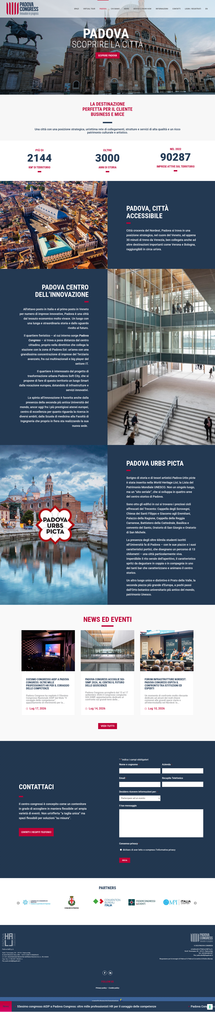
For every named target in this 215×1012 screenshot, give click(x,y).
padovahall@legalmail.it (12, 961)
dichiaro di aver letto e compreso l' (149, 849)
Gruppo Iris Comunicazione (109, 1001)
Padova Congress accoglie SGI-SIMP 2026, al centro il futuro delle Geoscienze (105, 682)
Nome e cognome (129, 764)
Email (122, 778)
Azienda (167, 764)
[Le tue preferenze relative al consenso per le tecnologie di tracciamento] (210, 1007)
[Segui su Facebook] (105, 973)
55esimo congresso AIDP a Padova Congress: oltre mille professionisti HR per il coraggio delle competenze (47, 684)
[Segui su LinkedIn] (110, 973)
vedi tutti (107, 725)
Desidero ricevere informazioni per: (138, 791)
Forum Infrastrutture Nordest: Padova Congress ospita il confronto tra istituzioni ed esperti (165, 684)
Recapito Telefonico (172, 778)
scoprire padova (107, 55)
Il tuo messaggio (128, 805)
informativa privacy (166, 849)
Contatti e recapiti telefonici (36, 832)
